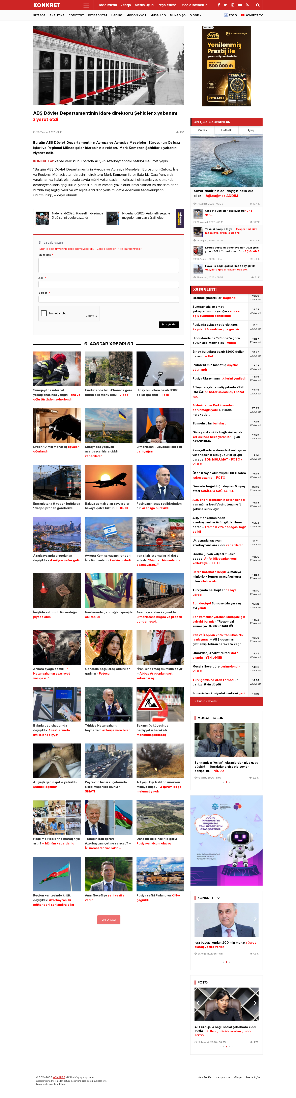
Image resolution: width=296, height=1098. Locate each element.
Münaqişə (178, 15)
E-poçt (42, 292)
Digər (194, 15)
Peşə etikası (167, 5)
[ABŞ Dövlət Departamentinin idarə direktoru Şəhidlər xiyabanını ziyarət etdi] (108, 65)
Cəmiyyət (76, 15)
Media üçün (144, 5)
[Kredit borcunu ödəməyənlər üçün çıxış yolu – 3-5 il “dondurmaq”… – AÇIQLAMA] (198, 251)
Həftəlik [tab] (226, 130)
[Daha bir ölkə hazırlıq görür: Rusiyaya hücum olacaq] (160, 817)
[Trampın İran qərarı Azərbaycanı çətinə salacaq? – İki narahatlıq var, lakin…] (109, 817)
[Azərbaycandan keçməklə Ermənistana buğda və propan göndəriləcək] (160, 590)
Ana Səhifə (204, 1077)
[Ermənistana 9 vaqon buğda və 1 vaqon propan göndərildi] (57, 482)
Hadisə (116, 15)
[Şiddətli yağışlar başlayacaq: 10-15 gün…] (198, 214)
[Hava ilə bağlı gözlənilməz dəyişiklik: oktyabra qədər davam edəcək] (198, 269)
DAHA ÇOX (109, 919)
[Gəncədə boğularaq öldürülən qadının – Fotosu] (109, 647)
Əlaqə (126, 5)
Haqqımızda (107, 5)
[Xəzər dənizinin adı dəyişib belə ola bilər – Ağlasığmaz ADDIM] (226, 160)
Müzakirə (44, 255)
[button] (254, 738)
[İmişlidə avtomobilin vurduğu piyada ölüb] (57, 590)
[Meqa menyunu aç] (86, 5)
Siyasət (39, 15)
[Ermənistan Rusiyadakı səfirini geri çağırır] (160, 425)
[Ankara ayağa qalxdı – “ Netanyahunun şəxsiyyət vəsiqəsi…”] (57, 647)
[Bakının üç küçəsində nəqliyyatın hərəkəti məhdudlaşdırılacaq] (160, 704)
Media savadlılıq (194, 5)
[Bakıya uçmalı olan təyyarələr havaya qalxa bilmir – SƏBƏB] (109, 482)
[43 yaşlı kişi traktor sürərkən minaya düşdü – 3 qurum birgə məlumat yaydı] (160, 760)
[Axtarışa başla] (258, 5)
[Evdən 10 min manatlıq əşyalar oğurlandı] (57, 425)
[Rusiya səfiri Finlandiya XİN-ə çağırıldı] (160, 874)
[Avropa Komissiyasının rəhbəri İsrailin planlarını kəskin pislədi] (109, 534)
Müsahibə (158, 15)
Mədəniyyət (136, 15)
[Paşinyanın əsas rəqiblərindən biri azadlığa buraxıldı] (160, 482)
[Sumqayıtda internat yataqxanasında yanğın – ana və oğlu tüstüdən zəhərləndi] (57, 368)
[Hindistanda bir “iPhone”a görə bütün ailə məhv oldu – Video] (109, 368)
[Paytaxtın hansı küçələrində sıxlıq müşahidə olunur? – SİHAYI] (109, 760)
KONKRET (59, 1077)
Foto (233, 15)
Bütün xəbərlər (207, 701)
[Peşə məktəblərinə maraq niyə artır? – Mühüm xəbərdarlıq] (57, 817)
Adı (40, 278)
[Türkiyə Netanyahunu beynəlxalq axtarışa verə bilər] (109, 704)
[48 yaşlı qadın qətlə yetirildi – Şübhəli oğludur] (57, 760)
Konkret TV (254, 15)
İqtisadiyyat (97, 15)
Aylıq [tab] (250, 130)
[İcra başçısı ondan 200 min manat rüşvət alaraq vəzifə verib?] (227, 920)
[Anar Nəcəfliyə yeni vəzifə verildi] (109, 874)
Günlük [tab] (202, 130)
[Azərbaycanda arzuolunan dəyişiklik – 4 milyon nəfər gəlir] (57, 534)
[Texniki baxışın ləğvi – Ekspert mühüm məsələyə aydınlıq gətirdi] (198, 232)
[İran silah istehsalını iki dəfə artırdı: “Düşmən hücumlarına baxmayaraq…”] (160, 534)
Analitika (57, 15)
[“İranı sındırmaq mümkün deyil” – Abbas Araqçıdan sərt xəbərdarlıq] (160, 647)
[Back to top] (285, 1086)
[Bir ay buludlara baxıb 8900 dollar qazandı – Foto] (160, 368)
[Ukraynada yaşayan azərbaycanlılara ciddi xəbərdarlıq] (109, 425)
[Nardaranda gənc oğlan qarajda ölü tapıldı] (109, 590)
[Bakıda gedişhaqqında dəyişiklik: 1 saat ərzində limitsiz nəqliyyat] (57, 704)
